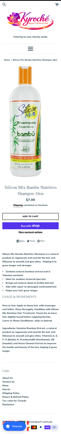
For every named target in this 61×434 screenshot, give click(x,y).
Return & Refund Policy (15, 396)
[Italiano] (26, 422)
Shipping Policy (11, 393)
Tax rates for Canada (14, 400)
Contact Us (8, 381)
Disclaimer (8, 404)
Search (6, 389)
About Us (7, 378)
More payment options (30, 232)
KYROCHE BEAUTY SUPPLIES (38, 422)
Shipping (18, 205)
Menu (5, 385)
